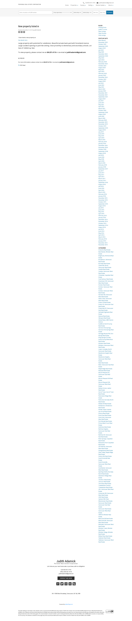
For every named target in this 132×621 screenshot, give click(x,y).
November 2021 (103, 95)
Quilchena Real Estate (104, 427)
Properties (74, 5)
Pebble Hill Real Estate (104, 404)
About (110, 5)
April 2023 (101, 71)
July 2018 (101, 155)
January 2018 (102, 167)
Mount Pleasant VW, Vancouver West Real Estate (104, 384)
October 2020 (102, 110)
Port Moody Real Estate (105, 421)
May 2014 (101, 233)
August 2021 (102, 99)
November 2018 (103, 147)
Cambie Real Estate (103, 269)
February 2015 (102, 215)
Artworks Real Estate (104, 250)
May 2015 (101, 212)
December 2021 (102, 93)
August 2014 (102, 227)
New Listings (102, 31)
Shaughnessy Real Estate (105, 450)
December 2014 (102, 219)
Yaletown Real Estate (104, 538)
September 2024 (103, 56)
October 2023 (102, 66)
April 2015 (101, 214)
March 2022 (101, 89)
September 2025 (103, 46)
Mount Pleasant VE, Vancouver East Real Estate (104, 374)
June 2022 (101, 85)
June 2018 (101, 157)
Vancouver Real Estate (104, 503)
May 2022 (101, 87)
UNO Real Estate (103, 497)
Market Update (100, 5)
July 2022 (101, 83)
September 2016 (103, 182)
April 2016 (101, 190)
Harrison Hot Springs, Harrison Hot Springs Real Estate (106, 329)
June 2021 (101, 103)
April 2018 (101, 161)
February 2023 (102, 73)
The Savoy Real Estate (104, 483)
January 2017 (102, 180)
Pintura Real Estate (103, 413)
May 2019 (101, 136)
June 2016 (101, 188)
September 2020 (103, 112)
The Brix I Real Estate (104, 480)
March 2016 (101, 192)
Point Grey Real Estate (104, 415)
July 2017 (101, 171)
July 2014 (101, 229)
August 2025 (102, 48)
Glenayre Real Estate (104, 318)
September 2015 (103, 204)
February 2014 (102, 239)
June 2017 (101, 173)
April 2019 (101, 138)
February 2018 (102, 165)
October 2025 (102, 44)
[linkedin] (70, 583)
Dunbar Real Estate (104, 285)
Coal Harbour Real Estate (105, 279)
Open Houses (102, 33)
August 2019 (102, 130)
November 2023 (103, 64)
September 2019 (103, 128)
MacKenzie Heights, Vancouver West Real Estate (104, 359)
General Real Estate (104, 316)
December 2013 (102, 243)
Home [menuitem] (67, 5)
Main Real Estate (103, 363)
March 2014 (101, 237)
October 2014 (102, 223)
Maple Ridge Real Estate (105, 369)
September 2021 (103, 97)
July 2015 (101, 208)
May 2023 (101, 69)
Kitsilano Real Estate (104, 343)
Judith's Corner (102, 29)
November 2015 (103, 200)
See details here (22, 40)
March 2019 (101, 139)
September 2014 (103, 225)
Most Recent (102, 40)
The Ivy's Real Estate (104, 481)
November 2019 (103, 124)
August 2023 (102, 67)
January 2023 (102, 75)
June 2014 (101, 231)
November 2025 (103, 42)
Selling (90, 5)
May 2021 (101, 105)
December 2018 (102, 145)
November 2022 (103, 77)
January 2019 (102, 143)
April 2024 (101, 60)
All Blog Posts (102, 27)
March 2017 (101, 178)
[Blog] (74, 583)
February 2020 (102, 120)
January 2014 (102, 241)
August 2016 (102, 184)
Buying (82, 5)
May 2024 (101, 58)
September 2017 (103, 169)
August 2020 (102, 114)
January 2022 (102, 91)
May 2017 (101, 175)
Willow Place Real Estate (105, 536)
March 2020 (101, 118)
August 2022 (102, 81)
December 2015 (102, 198)
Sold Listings (102, 35)
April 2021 (101, 106)
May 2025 (101, 52)
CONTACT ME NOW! (66, 578)
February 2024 (102, 62)
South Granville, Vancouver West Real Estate (104, 464)
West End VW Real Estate (105, 518)
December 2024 (102, 54)
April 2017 (101, 176)
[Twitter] (61, 583)
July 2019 (101, 132)
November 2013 (103, 245)
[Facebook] (57, 583)
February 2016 (102, 194)
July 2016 (101, 186)
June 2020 (101, 116)
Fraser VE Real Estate (104, 302)
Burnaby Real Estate (104, 263)
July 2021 (101, 101)
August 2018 (102, 153)
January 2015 (102, 217)
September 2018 (103, 151)
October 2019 (102, 126)
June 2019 (101, 134)
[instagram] (66, 583)
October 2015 (102, 202)
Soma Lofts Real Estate (105, 456)
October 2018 (102, 149)
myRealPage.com (69, 604)
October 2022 (102, 79)
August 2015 (102, 206)
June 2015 (101, 210)
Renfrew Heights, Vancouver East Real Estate (104, 431)
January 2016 (102, 196)
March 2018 (101, 163)
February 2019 (102, 141)
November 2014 (103, 221)
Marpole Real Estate (104, 370)
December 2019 (102, 122)
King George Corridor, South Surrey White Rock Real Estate (105, 339)
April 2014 (101, 235)
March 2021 (101, 108)
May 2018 (101, 159)
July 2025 (101, 50)
